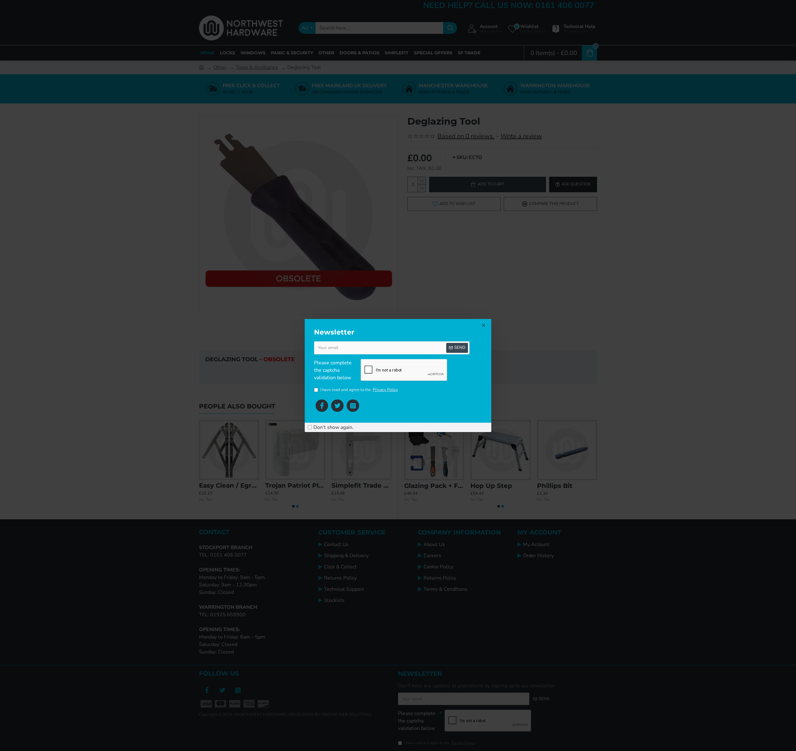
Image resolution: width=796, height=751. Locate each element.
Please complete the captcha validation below (333, 370)
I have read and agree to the (359, 390)
